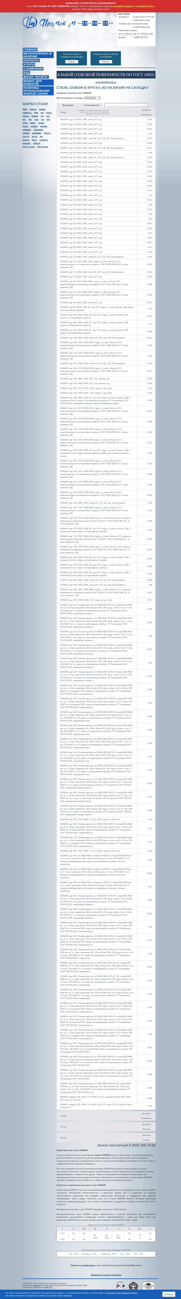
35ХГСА (26, 137)
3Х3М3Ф (34, 127)
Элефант (36, 1285)
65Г (41, 137)
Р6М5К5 (42, 110)
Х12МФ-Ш (43, 140)
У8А (30, 120)
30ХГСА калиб (29, 147)
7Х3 (42, 116)
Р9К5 (36, 113)
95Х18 (34, 140)
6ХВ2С (33, 123)
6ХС (48, 116)
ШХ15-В (26, 140)
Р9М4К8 (35, 116)
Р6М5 (25, 110)
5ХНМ (25, 123)
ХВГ (48, 120)
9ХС (24, 120)
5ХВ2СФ (36, 144)
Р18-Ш (49, 113)
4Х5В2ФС (27, 144)
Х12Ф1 (25, 127)
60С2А (34, 137)
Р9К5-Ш (26, 116)
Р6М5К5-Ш (27, 113)
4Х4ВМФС (27, 130)
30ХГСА (47, 133)
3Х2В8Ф (26, 133)
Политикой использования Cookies (121, 1293)
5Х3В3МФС (38, 130)
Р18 (42, 113)
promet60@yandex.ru (123, 6)
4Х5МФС (43, 127)
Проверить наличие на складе (106, 1275)
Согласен (168, 1294)
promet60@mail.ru (145, 6)
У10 (42, 120)
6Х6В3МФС (36, 133)
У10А (36, 120)
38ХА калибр (42, 147)
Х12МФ (41, 123)
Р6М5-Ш (33, 110)
